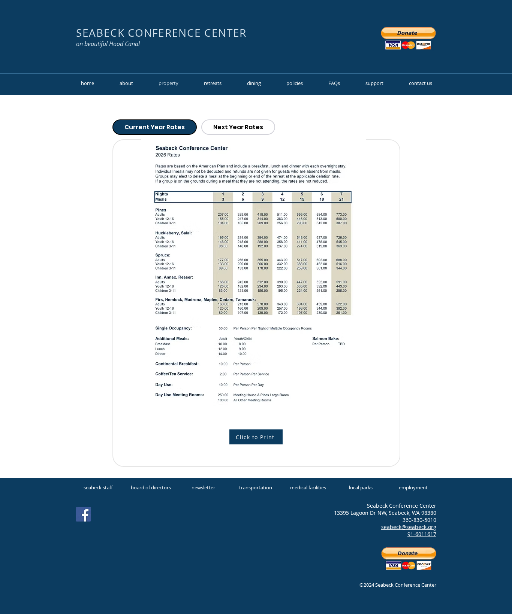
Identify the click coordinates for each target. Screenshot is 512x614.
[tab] (154, 127)
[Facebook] (83, 514)
